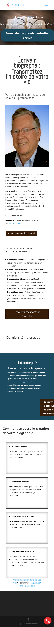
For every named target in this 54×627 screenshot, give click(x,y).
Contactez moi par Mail (21, 233)
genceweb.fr (29, 586)
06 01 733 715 (15, 223)
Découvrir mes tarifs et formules (27, 314)
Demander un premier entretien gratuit (27, 35)
